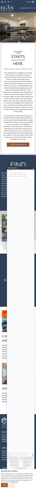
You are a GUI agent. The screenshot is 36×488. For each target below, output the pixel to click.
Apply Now (18, 28)
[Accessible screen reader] (2, 1)
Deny (11, 485)
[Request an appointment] (8, 1)
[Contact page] (5, 1)
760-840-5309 (27, 8)
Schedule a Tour (18, 34)
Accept (4, 485)
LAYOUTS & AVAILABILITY (18, 145)
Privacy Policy (14, 481)
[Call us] (11, 1)
